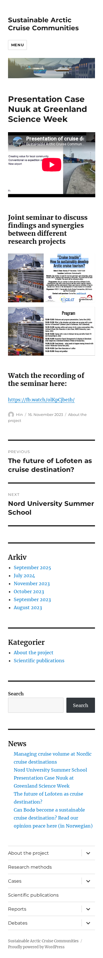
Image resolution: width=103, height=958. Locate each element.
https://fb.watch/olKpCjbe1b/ (41, 399)
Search (16, 694)
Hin (19, 414)
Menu (17, 45)
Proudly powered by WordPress (36, 947)
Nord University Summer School (50, 770)
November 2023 (32, 583)
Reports (17, 909)
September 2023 (32, 599)
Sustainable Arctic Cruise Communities (43, 24)
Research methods (30, 867)
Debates (17, 923)
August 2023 (28, 607)
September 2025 (32, 567)
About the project (34, 652)
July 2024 (24, 575)
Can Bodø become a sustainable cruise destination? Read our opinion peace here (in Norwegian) (53, 818)
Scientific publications (39, 660)
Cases (14, 881)
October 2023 (29, 591)
